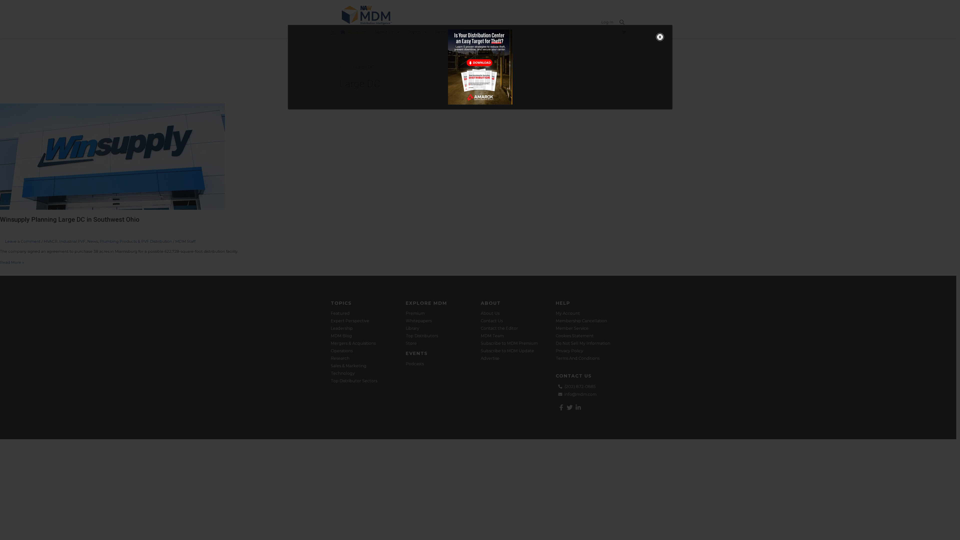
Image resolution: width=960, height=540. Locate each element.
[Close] (660, 37)
